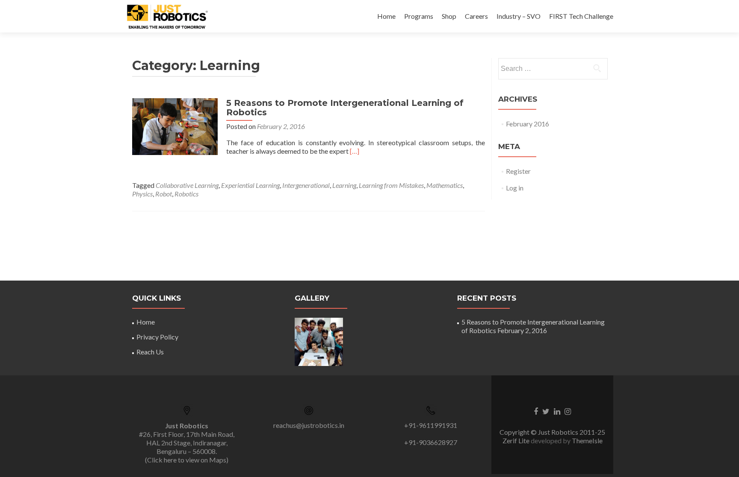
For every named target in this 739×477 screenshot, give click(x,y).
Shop (449, 16)
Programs (418, 16)
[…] (354, 151)
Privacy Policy (157, 337)
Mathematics (444, 185)
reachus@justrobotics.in (308, 425)
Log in (514, 188)
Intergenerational (306, 185)
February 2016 (527, 124)
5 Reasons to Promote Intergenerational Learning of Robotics (345, 107)
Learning (344, 185)
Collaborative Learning (187, 185)
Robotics (186, 194)
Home (386, 16)
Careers (476, 16)
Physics (142, 194)
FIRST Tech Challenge (581, 16)
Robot (163, 194)
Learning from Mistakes (391, 185)
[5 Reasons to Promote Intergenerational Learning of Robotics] (175, 126)
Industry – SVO (519, 16)
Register (518, 171)
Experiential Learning (250, 185)
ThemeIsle (587, 440)
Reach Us (150, 352)
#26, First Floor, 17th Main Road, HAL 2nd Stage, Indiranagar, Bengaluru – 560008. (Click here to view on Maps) (186, 442)
